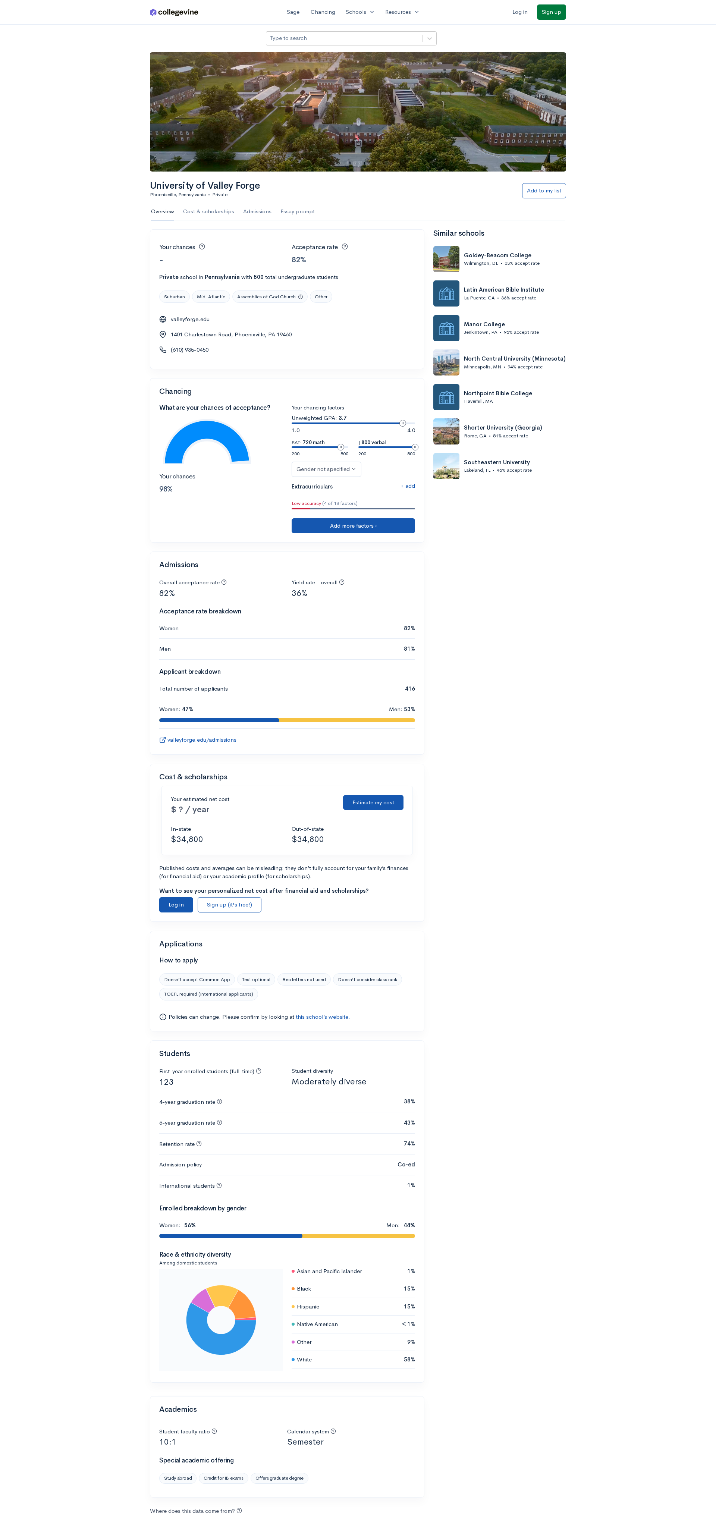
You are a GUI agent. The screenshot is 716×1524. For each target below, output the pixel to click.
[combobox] (270, 38)
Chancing (323, 11)
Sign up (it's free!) (229, 904)
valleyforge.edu (190, 319)
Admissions (257, 211)
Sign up (551, 11)
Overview (162, 211)
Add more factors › (353, 525)
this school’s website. (323, 1016)
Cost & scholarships (208, 211)
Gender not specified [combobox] (323, 468)
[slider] (402, 423)
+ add (408, 485)
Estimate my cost (373, 802)
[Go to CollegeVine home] (174, 12)
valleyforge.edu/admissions (201, 739)
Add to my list (544, 190)
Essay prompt (297, 211)
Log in (520, 11)
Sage (293, 11)
